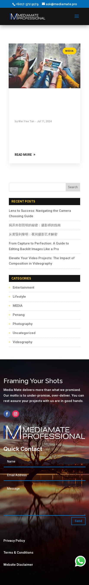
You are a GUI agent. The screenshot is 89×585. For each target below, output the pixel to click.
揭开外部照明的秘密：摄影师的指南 (35, 225)
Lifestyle (19, 297)
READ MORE (23, 154)
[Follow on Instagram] (15, 413)
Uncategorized (24, 333)
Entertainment (23, 287)
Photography (22, 324)
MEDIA (69, 51)
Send (78, 521)
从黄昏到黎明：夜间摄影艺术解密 (33, 234)
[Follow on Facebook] (6, 413)
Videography (22, 342)
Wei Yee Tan (26, 121)
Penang (19, 315)
